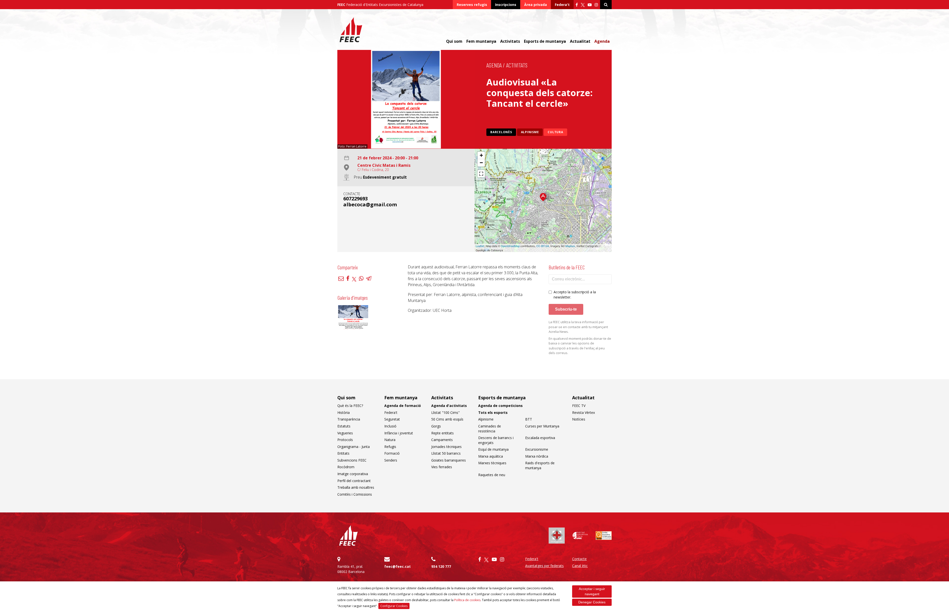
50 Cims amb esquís (447, 419)
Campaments (442, 439)
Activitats (516, 65)
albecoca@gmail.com (370, 204)
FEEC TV (578, 405)
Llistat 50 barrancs (446, 453)
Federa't (562, 4)
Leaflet (480, 246)
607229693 (355, 198)
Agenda (602, 41)
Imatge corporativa (352, 473)
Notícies (578, 419)
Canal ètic (580, 565)
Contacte (579, 558)
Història (343, 412)
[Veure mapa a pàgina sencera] (481, 173)
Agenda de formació (402, 405)
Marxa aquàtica (490, 456)
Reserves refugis (472, 4)
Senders (390, 460)
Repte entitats (442, 433)
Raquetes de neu (491, 474)
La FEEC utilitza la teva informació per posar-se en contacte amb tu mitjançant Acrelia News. (578, 327)
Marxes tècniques (492, 463)
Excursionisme (536, 449)
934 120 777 (441, 566)
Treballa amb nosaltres (355, 487)
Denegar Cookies (591, 602)
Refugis (390, 446)
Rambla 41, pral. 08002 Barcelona (351, 569)
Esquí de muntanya (493, 449)
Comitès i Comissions (354, 494)
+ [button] (481, 155)
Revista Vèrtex (583, 412)
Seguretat (392, 419)
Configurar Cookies (394, 606)
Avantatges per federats (544, 565)
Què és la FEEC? (350, 405)
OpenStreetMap (510, 246)
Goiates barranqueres (448, 460)
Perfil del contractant (354, 480)
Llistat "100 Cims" (445, 412)
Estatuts (343, 426)
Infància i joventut (398, 433)
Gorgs (436, 426)
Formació (392, 453)
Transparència (348, 419)
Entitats (343, 453)
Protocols (345, 439)
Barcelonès (501, 132)
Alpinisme (530, 132)
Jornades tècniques (446, 446)
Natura (389, 439)
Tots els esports (493, 412)
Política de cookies (467, 600)
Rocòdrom (345, 467)
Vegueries (345, 433)
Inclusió (390, 426)
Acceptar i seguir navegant (592, 591)
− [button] (481, 163)
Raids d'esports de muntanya (540, 465)
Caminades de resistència (489, 428)
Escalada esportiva (540, 437)
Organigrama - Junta (353, 446)
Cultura (555, 132)
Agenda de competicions (500, 405)
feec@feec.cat (397, 566)
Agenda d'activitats (449, 405)
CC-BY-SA (542, 246)
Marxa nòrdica (536, 456)
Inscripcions (505, 4)
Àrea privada (535, 4)
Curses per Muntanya (542, 426)
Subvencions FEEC (352, 460)
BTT (528, 419)
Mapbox (570, 246)
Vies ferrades (441, 467)
